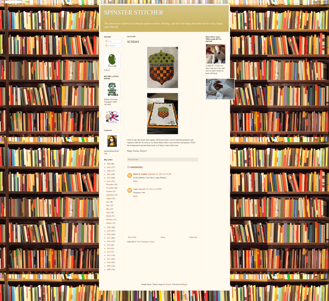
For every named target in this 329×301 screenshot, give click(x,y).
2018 (109, 234)
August (109, 198)
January (109, 223)
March (108, 216)
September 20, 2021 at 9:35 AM (159, 174)
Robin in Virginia (140, 174)
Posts (109, 41)
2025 (109, 167)
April (108, 212)
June (108, 205)
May (108, 209)
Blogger (184, 284)
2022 (109, 177)
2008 (109, 269)
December (110, 184)
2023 (109, 174)
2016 (109, 241)
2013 (109, 252)
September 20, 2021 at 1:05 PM (149, 189)
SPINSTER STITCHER (133, 12)
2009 (109, 266)
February (109, 219)
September (110, 195)
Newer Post (132, 237)
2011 (109, 259)
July (108, 202)
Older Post (193, 237)
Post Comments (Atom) (145, 241)
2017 (109, 238)
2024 (109, 171)
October (109, 191)
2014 (109, 248)
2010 (109, 262)
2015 (109, 245)
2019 (109, 231)
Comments (111, 45)
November (110, 188)
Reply (135, 181)
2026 (109, 163)
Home (163, 237)
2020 (109, 227)
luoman (168, 284)
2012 (109, 255)
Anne (135, 189)
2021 (109, 181)
